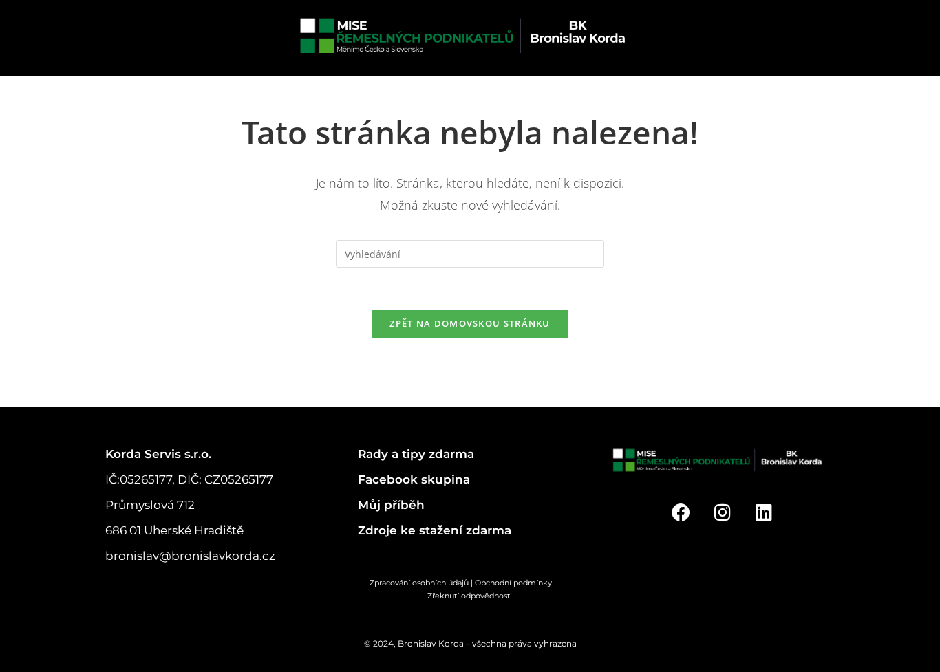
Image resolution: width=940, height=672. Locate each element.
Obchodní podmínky (522, 582)
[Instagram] (722, 512)
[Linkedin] (764, 512)
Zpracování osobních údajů (419, 582)
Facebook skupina (414, 479)
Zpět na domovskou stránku (470, 323)
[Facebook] (681, 512)
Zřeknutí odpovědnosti (469, 595)
